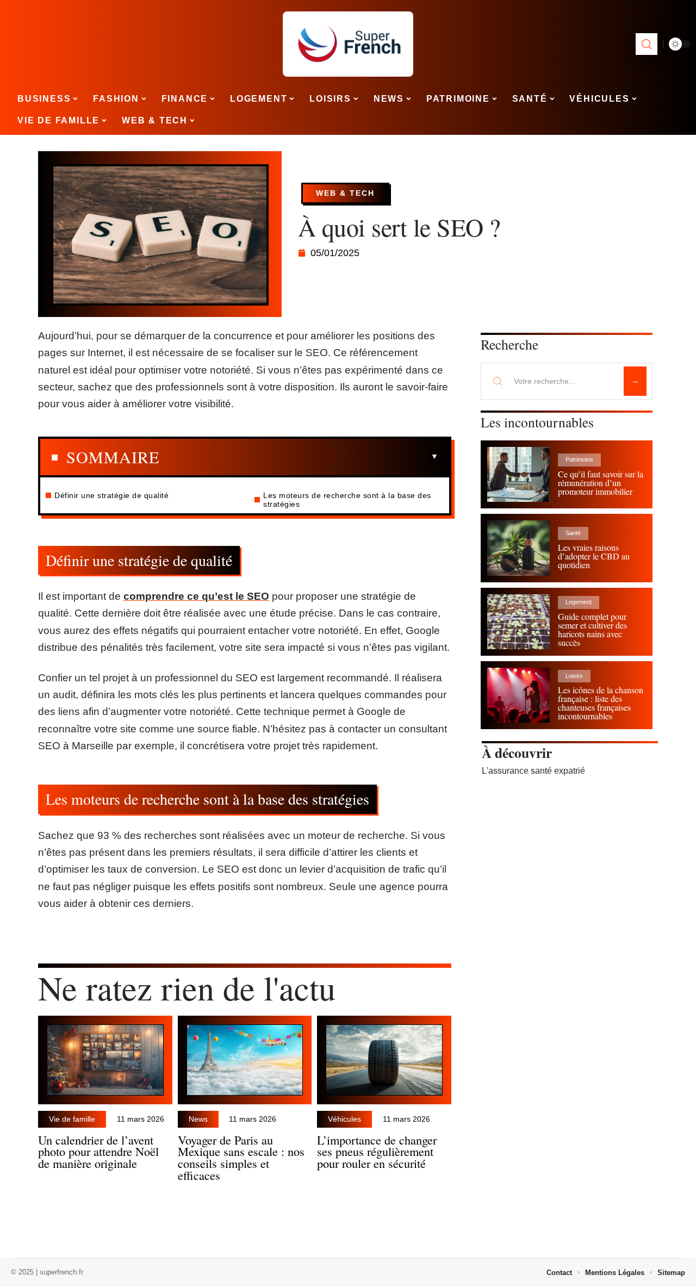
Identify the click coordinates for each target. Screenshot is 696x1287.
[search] (646, 44)
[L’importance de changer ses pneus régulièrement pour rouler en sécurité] (384, 1060)
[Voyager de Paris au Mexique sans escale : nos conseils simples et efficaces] (245, 1060)
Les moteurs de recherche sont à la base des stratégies (347, 499)
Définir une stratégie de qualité (111, 495)
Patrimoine (579, 459)
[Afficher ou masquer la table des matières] (298, 456)
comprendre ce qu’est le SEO (196, 596)
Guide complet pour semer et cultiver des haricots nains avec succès (592, 629)
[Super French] (348, 44)
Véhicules (344, 1119)
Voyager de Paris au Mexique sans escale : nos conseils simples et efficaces (241, 1157)
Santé (573, 533)
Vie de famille (72, 1119)
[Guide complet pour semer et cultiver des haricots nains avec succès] (518, 621)
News (198, 1119)
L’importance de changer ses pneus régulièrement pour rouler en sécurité (377, 1151)
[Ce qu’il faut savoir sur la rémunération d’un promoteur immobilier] (518, 474)
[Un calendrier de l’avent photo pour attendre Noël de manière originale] (105, 1060)
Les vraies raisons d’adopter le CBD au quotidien (594, 556)
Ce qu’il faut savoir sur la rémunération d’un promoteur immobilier (600, 482)
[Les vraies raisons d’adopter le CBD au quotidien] (518, 547)
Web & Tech (345, 193)
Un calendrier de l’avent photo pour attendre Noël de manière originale (98, 1151)
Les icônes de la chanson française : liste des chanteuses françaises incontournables (600, 703)
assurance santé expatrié (536, 770)
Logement (579, 602)
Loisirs (574, 676)
